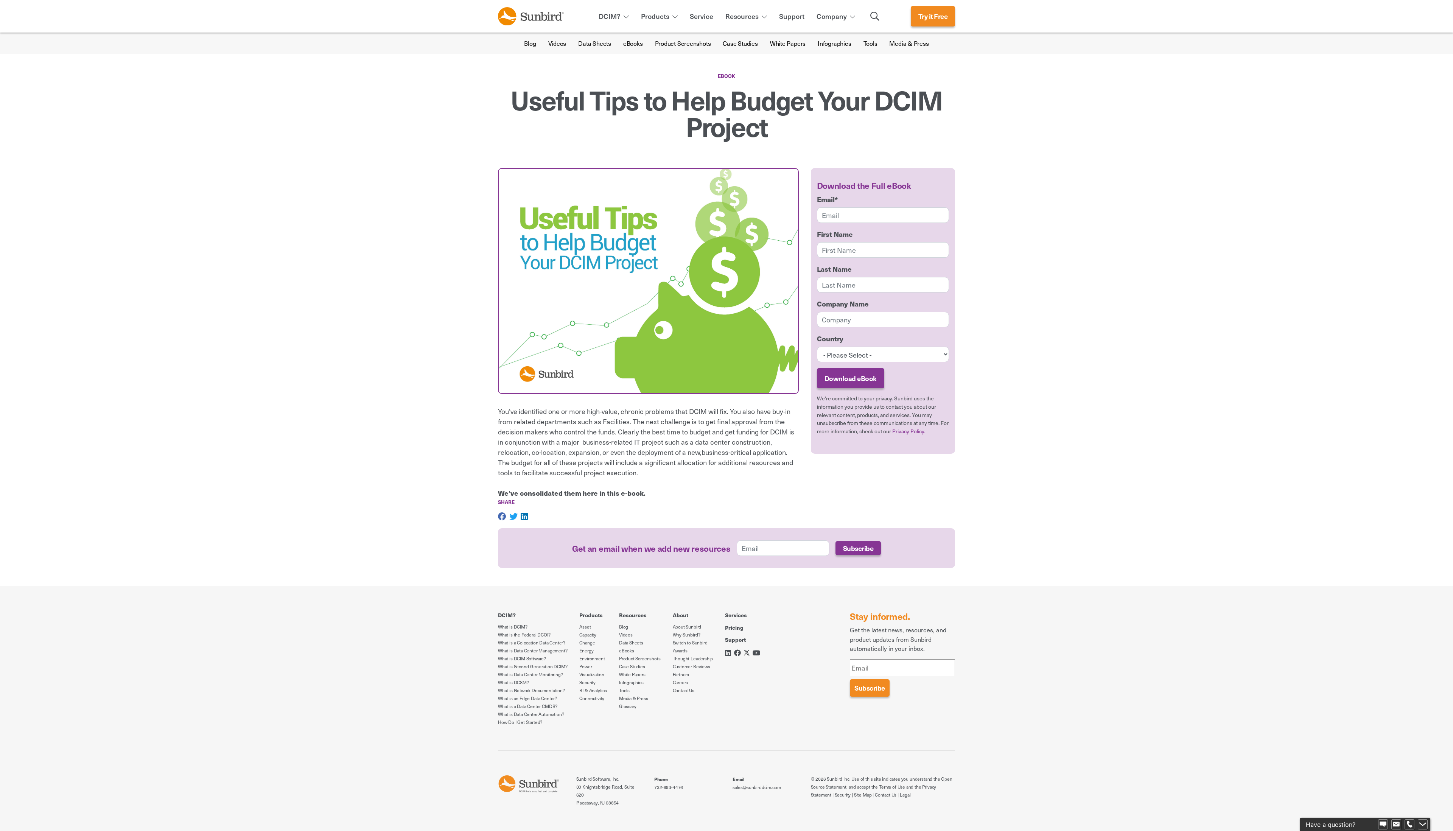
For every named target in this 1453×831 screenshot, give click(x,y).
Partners (681, 674)
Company (832, 16)
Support (791, 16)
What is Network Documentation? (531, 690)
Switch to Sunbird (690, 642)
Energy (586, 650)
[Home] (531, 15)
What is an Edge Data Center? (527, 698)
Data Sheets (594, 43)
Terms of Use (892, 786)
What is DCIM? (512, 626)
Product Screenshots (683, 43)
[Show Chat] (1383, 824)
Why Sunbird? (686, 634)
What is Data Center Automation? (531, 714)
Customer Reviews (691, 666)
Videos (557, 43)
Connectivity (591, 698)
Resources (742, 16)
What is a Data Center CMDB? (527, 706)
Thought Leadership (693, 658)
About (680, 615)
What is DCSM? (513, 682)
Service (701, 16)
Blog (530, 43)
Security (587, 682)
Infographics (834, 43)
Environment (592, 658)
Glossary (627, 706)
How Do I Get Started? (520, 722)
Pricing (734, 627)
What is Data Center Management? (532, 650)
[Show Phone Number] (1409, 824)
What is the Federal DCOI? (524, 634)
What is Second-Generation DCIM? (532, 666)
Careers (680, 682)
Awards (680, 650)
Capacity (587, 634)
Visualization (591, 674)
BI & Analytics (593, 690)
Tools (870, 43)
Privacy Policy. (908, 431)
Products (655, 16)
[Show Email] (1396, 824)
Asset (585, 626)
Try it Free (933, 16)
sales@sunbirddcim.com (757, 787)
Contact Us (683, 690)
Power (585, 666)
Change (587, 642)
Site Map (863, 794)
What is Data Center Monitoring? (530, 674)
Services (736, 615)
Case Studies (740, 43)
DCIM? (610, 16)
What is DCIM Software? (522, 658)
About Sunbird (687, 626)
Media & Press (909, 43)
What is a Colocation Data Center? (531, 642)
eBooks (633, 43)
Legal (905, 794)
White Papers (788, 43)
